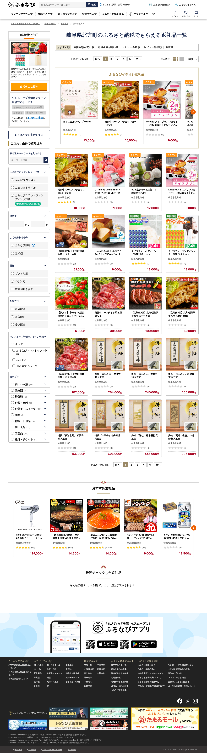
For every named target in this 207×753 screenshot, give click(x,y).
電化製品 (38, 673)
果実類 (37, 677)
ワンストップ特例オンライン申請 (27, 336)
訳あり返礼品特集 (118, 669)
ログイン (174, 16)
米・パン (38, 669)
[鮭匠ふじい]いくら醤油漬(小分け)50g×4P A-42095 (103, 536)
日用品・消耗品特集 (119, 686)
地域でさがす (45, 13)
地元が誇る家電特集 (119, 681)
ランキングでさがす (22, 13)
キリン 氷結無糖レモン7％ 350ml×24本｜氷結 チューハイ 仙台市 (176, 536)
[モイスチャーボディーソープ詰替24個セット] (145, 231)
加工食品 (23, 427)
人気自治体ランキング (18, 679)
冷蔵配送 (20, 316)
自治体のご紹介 (29, 86)
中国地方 (101, 665)
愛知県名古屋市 (23, 543)
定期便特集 (116, 677)
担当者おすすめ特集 (119, 673)
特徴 (12, 265)
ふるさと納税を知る (113, 13)
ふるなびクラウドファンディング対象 (29, 199)
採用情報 (72, 749)
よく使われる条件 (19, 237)
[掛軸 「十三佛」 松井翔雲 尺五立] (108, 416)
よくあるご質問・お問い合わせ (116, 5)
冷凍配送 (20, 324)
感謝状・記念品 (72, 673)
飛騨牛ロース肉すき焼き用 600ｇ (108, 314)
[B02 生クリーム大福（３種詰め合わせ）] (145, 170)
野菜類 (21, 396)
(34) (144, 547)
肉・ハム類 (24, 384)
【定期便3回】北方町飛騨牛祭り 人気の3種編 (181, 314)
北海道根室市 (96, 543)
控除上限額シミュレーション (150, 673)
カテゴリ (14, 376)
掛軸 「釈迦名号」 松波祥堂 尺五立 (71, 437)
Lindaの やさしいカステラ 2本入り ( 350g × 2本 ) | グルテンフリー (108, 253)
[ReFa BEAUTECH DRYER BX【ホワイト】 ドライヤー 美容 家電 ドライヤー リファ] (29, 515)
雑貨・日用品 (25, 421)
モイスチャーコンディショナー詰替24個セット (182, 253)
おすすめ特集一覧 (118, 665)
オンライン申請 (35, 117)
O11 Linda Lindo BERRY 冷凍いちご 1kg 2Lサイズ (107, 191)
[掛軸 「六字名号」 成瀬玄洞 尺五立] (108, 354)
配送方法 (14, 301)
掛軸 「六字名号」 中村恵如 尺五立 (144, 376)
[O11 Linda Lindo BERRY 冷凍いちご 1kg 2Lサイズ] (108, 170)
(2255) (108, 547)
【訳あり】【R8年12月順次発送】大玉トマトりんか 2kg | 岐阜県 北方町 (71, 314)
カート (196, 16)
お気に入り (186, 16)
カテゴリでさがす (67, 13)
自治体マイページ (26, 366)
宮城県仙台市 (169, 543)
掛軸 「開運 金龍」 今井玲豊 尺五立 (181, 437)
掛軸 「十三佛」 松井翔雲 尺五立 (107, 437)
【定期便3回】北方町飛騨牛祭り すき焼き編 (71, 376)
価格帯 (13, 215)
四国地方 (101, 669)
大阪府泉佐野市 (134, 543)
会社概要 (18, 749)
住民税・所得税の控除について (151, 686)
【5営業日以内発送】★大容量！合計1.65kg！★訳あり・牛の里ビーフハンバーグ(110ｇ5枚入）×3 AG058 (66, 536)
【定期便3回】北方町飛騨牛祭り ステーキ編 (71, 253)
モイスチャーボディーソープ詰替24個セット (145, 253)
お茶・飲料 (24, 402)
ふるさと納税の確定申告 (148, 681)
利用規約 (32, 749)
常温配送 (20, 309)
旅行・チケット (26, 439)
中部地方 (64, 23)
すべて (19, 344)
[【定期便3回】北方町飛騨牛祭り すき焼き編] (71, 354)
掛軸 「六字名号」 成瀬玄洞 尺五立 (107, 376)
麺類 (20, 414)
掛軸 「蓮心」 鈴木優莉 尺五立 (144, 437)
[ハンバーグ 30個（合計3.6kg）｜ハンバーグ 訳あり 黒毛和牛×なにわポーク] (140, 515)
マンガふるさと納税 (177, 677)
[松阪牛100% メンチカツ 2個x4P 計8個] (120, 100)
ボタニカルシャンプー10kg (77, 121)
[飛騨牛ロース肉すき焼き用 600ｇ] (108, 293)
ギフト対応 (21, 273)
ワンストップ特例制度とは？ (180, 665)
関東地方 (88, 677)
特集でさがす (89, 13)
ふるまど (21, 359)
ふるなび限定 (23, 245)
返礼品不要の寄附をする (29, 134)
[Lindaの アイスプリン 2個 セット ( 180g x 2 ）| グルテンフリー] (162, 100)
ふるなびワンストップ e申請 (31, 352)
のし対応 (20, 281)
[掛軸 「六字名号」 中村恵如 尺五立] (145, 354)
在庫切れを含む (24, 289)
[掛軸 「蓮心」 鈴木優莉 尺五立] (145, 416)
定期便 (19, 253)
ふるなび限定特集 (118, 690)
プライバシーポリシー (52, 749)
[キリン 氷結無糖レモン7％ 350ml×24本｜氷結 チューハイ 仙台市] (177, 515)
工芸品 (22, 433)
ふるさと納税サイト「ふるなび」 (25, 23)
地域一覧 (88, 665)
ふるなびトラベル (187, 4)
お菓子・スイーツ (28, 408)
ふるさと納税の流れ (146, 669)
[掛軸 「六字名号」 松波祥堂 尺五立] (182, 354)
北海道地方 (89, 669)
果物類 (22, 390)
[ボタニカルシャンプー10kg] (79, 100)
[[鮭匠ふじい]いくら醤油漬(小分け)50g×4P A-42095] (103, 515)
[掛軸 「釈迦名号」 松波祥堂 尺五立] (71, 416)
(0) (162, 134)
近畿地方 (88, 686)
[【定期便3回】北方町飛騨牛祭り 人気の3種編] (182, 293)
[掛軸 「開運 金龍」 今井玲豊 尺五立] (182, 416)
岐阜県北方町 (69, 129)
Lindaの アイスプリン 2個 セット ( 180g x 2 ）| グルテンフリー (162, 123)
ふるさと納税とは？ (146, 665)
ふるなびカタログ (161, 4)
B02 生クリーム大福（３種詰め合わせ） (144, 191)
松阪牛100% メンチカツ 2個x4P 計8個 (120, 123)
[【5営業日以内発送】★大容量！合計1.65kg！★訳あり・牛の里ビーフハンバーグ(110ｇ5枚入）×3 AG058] (66, 515)
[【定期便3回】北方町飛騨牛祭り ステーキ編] (71, 231)
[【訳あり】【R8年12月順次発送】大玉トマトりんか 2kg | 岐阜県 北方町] (71, 293)
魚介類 (37, 681)
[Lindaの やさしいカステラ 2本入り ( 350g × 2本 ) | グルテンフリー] (108, 231)
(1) (121, 134)
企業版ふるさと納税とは (179, 681)
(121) (70, 547)
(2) (79, 134)
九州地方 (101, 673)
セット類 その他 (73, 681)
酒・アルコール (53, 665)
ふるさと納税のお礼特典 (179, 669)
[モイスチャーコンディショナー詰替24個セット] (182, 231)
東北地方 (88, 673)
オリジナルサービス (144, 13)
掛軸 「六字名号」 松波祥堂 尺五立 (181, 376)
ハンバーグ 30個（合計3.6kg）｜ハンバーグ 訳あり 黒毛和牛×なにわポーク (140, 536)
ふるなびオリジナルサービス (24, 172)
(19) (33, 547)
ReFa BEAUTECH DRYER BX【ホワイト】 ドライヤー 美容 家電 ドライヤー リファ (29, 536)
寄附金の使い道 (175, 673)
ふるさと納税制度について (149, 677)
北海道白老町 (59, 543)
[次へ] (193, 111)
